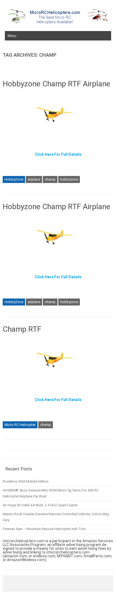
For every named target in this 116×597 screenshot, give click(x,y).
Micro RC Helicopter (20, 425)
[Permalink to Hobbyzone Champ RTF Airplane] (58, 135)
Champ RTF (22, 329)
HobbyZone (14, 179)
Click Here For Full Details (58, 154)
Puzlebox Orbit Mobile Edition (26, 481)
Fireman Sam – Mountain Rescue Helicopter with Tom (44, 529)
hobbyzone (69, 179)
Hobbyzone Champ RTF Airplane (56, 83)
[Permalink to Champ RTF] (58, 380)
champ (50, 179)
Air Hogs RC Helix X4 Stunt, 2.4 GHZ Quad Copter (40, 505)
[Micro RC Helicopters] (58, 23)
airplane (34, 179)
